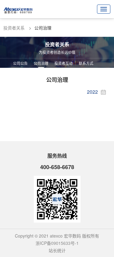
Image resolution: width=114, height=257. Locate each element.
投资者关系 (14, 28)
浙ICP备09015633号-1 (57, 243)
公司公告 (20, 63)
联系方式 (86, 63)
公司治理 (41, 63)
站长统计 (57, 250)
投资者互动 (63, 63)
